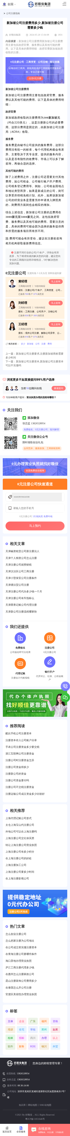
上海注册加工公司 (16, 865)
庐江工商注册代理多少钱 (20, 967)
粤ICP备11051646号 (35, 1119)
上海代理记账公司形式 (19, 818)
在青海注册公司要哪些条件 (21, 954)
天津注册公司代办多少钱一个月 (24, 591)
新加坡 (30, 344)
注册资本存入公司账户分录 (21, 740)
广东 (32, 1021)
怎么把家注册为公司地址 (20, 940)
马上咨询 (55, 281)
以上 (55, 1038)
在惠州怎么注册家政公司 (20, 974)
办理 (44, 1038)
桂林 (10, 1038)
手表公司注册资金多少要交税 (22, 747)
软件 (10, 1046)
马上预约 (35, 525)
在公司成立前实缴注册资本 (21, 947)
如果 (55, 1029)
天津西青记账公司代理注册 (21, 604)
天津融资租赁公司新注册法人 (22, 551)
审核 (32, 1029)
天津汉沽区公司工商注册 (20, 571)
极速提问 (58, 388)
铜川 (44, 1046)
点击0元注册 (35, 78)
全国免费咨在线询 (35, 470)
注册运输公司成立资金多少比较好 (25, 793)
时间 (32, 1046)
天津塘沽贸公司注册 (17, 584)
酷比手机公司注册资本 (19, 733)
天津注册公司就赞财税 (19, 564)
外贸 (55, 1046)
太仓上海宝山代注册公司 (20, 824)
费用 (50, 344)
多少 (23, 344)
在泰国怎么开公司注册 (19, 987)
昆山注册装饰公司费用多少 (21, 980)
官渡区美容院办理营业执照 (21, 994)
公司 (37, 344)
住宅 (21, 1029)
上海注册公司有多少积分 (20, 851)
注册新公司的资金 (16, 773)
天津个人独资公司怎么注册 (21, 558)
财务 (21, 1046)
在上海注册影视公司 (17, 878)
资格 (55, 1021)
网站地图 (32, 1105)
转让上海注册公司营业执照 (21, 845)
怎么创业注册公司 (16, 934)
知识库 (22, 1105)
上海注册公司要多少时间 (20, 871)
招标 (21, 1038)
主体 (10, 1021)
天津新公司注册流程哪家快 (21, 611)
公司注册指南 (13, 13)
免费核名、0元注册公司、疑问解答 (41, 429)
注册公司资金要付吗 (17, 780)
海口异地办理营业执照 (19, 960)
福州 (44, 1021)
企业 (21, 1021)
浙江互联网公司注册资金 (20, 753)
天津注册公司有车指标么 (20, 598)
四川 (32, 1038)
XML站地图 (45, 1105)
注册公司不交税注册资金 (20, 787)
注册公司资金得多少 (17, 767)
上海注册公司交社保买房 (20, 838)
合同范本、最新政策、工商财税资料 (42, 448)
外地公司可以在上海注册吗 (21, 831)
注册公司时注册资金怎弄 (20, 760)
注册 (43, 344)
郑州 (44, 1029)
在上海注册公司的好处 (19, 858)
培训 (10, 1029)
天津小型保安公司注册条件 (21, 578)
